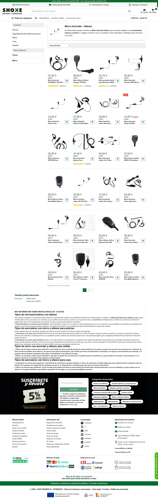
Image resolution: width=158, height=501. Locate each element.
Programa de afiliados (19, 436)
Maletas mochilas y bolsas (119, 388)
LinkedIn (83, 442)
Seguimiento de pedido (54, 422)
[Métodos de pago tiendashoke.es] (52, 462)
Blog (83, 430)
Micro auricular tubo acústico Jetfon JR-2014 (81, 242)
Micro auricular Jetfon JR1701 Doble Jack (55, 242)
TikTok (83, 446)
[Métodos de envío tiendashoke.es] (86, 463)
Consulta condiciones (98, 483)
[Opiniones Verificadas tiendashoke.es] (20, 460)
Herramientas (113, 401)
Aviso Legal (73, 404)
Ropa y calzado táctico (120, 397)
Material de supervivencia (132, 401)
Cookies (105, 489)
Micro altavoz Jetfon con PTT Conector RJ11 (80, 279)
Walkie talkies (31, 298)
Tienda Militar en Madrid (124, 448)
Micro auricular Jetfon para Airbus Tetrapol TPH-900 (131, 242)
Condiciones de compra (55, 425)
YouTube (83, 434)
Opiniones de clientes (54, 439)
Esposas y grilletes (101, 397)
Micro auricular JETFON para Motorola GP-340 (54, 160)
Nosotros (15, 425)
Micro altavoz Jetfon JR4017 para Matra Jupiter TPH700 (131, 160)
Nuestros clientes (18, 431)
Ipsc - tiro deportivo (101, 406)
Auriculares (18, 298)
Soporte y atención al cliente (56, 428)
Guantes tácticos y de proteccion (124, 383)
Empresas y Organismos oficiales (58, 444)
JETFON (75, 77)
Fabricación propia (18, 433)
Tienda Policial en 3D (122, 452)
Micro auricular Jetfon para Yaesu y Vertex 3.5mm (106, 201)
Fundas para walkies (33, 301)
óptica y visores (118, 406)
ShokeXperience (18, 422)
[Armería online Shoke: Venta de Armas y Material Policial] (12, 11)
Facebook (83, 423)
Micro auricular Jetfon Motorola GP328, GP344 (130, 201)
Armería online (127, 392)
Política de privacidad (119, 489)
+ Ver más (68, 35)
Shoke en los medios (19, 428)
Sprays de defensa (100, 383)
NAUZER (50, 77)
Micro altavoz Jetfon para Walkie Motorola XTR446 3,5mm (132, 279)
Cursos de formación (19, 444)
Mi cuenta (50, 441)
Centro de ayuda (52, 436)
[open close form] (156, 465)
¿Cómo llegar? (122, 438)
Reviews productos (18, 441)
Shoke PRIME (17, 439)
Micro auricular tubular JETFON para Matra (132, 82)
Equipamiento (99, 401)
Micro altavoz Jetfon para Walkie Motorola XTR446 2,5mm (55, 201)
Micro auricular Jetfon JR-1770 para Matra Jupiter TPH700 (81, 201)
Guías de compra (52, 433)
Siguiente (92, 290)
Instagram (83, 438)
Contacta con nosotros (124, 422)
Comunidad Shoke (53, 447)
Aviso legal (96, 489)
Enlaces (15, 447)
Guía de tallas (51, 431)
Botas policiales (99, 388)
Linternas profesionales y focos (105, 392)
